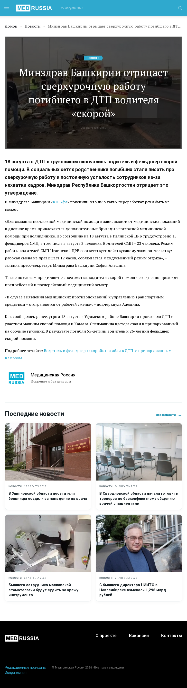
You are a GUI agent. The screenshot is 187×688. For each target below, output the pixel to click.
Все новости (169, 414)
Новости (93, 58)
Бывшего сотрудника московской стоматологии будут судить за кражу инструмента (43, 590)
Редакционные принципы (25, 667)
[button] (180, 8)
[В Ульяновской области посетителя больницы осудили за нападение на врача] (48, 452)
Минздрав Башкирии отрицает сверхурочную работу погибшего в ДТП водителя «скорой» (93, 92)
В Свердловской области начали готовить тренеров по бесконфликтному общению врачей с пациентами (138, 498)
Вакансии (139, 635)
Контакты (171, 635)
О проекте (106, 635)
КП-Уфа (60, 202)
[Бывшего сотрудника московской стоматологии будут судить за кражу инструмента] (48, 543)
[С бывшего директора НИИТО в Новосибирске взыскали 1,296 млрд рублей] (139, 543)
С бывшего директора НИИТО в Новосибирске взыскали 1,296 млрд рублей (132, 590)
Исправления (16, 673)
